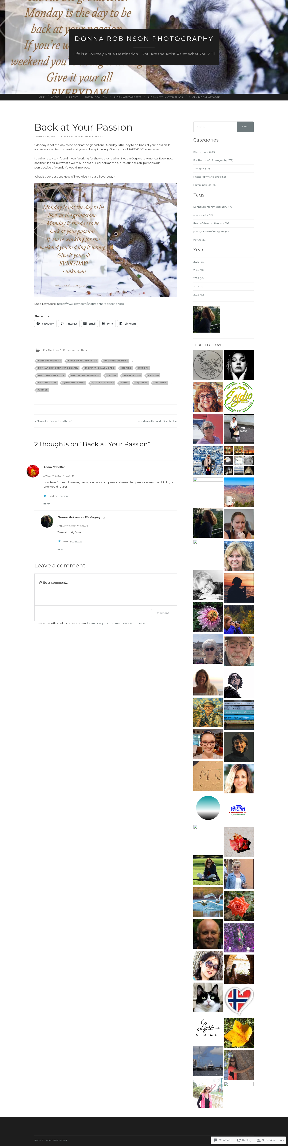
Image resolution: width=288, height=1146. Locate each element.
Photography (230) (204, 152)
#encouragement (49, 361)
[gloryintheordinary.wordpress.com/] (208, 744)
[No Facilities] (208, 492)
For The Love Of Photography (61, 350)
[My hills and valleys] (208, 808)
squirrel (141, 383)
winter (43, 390)
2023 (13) (198, 286)
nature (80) (199, 239)
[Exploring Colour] (239, 1033)
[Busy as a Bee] (208, 523)
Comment (162, 613)
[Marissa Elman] (239, 588)
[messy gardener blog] (239, 938)
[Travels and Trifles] (239, 747)
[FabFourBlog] (239, 1001)
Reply (47, 504)
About (55, 97)
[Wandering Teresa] (208, 461)
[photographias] (239, 683)
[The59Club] (239, 429)
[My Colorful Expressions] (239, 556)
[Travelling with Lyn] (239, 874)
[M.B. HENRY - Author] (239, 524)
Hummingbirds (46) (204, 184)
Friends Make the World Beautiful (156, 421)
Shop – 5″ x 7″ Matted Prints (165, 97)
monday (143, 368)
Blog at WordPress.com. (51, 1140)
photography (47, 383)
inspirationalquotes (99, 368)
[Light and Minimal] (208, 1029)
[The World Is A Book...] (208, 617)
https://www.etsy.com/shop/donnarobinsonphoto (90, 303)
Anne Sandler (54, 467)
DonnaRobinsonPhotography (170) (213, 206)
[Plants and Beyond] (239, 906)
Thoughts (87, 350)
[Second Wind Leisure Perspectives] (208, 397)
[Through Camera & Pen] (208, 839)
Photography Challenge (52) (209, 176)
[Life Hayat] (208, 555)
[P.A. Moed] (208, 649)
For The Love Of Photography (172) (213, 160)
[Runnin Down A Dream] (208, 1061)
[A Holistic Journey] (208, 966)
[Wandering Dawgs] (208, 429)
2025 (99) (198, 270)
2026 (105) (199, 261)
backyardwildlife (116, 361)
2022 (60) (198, 294)
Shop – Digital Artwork (204, 97)
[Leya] (208, 585)
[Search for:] (223, 127)
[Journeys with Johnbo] (208, 713)
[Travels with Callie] (208, 998)
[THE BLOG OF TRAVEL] (239, 1097)
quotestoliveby (103, 383)
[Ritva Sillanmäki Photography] (239, 365)
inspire (126, 368)
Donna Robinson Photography (144, 39)
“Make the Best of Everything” (52, 421)
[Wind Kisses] (239, 492)
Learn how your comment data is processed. (117, 623)
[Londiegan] (239, 779)
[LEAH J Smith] (208, 902)
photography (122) (203, 215)
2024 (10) (198, 278)
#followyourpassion (82, 361)
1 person (63, 495)
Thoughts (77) (201, 168)
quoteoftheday (74, 383)
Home (41, 97)
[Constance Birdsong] (239, 811)
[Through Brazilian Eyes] (239, 397)
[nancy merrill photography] (239, 842)
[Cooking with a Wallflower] (239, 970)
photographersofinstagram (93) (211, 231)
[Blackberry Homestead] (208, 365)
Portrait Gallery (96, 97)
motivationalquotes (85, 375)
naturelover (132, 375)
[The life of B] (239, 461)
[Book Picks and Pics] (239, 715)
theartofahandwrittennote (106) (211, 223)
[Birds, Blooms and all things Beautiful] (239, 1065)
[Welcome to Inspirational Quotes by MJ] (208, 776)
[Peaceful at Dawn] (208, 681)
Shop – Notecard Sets (127, 97)
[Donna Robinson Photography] (208, 870)
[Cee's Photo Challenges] (239, 620)
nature (112, 375)
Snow (124, 383)
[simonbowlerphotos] (208, 934)
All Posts (72, 97)
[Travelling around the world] (208, 1093)
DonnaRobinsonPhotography (58, 368)
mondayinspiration (51, 375)
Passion (153, 375)
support (161, 383)
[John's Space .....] (239, 652)
